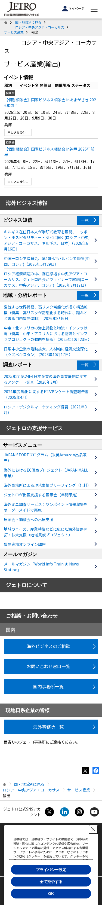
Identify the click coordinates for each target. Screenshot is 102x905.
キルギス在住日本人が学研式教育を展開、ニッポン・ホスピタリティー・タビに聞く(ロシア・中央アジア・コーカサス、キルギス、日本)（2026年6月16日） (46, 240)
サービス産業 (14, 32)
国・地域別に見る (28, 22)
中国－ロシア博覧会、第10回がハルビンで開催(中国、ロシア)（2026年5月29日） (46, 261)
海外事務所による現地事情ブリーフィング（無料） (47, 485)
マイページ (76, 8)
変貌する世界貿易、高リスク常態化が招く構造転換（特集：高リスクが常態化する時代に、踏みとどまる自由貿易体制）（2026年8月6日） (46, 312)
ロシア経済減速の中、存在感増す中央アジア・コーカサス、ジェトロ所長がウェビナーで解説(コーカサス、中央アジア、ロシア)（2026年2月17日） (46, 279)
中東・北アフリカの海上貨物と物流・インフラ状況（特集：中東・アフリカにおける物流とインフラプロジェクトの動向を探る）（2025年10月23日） (47, 333)
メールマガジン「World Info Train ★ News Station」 (41, 566)
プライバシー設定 (51, 869)
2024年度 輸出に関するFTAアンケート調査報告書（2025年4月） (46, 394)
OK (51, 893)
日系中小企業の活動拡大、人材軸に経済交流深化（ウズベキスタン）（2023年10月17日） (46, 351)
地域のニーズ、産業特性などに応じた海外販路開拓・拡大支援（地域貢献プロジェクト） (45, 531)
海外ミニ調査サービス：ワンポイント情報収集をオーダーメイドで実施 (46, 507)
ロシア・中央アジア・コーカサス (39, 27)
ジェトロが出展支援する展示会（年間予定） (42, 494)
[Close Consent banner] (93, 829)
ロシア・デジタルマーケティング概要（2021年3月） (45, 409)
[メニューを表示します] (94, 9)
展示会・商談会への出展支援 (28, 519)
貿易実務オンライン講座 (25, 544)
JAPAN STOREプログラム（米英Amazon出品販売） (45, 457)
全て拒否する (51, 881)
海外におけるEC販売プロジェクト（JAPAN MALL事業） (46, 472)
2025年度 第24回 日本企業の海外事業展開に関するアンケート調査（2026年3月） (45, 379)
